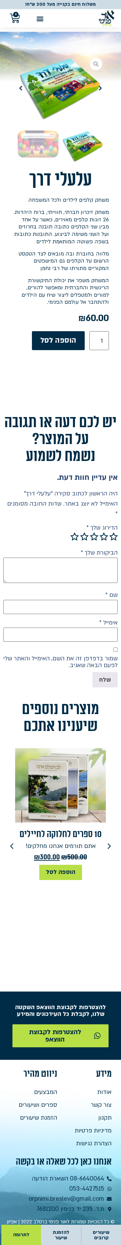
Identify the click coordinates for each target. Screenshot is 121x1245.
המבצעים (45, 1092)
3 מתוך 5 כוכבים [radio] (94, 537)
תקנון (105, 1118)
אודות (104, 1092)
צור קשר (101, 1105)
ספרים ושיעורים (37, 1105)
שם (111, 595)
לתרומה (21, 1234)
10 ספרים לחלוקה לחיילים (60, 834)
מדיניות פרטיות (93, 1130)
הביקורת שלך (99, 553)
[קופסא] (60, 88)
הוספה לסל (58, 340)
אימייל (108, 622)
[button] (39, 18)
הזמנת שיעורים (38, 1118)
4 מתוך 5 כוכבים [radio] (84, 537)
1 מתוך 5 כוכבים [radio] (114, 537)
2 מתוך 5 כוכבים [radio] (104, 537)
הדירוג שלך (102, 527)
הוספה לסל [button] (60, 872)
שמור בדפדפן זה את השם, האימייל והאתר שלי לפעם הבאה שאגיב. (60, 662)
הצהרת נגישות (94, 1143)
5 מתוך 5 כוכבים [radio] (75, 537)
